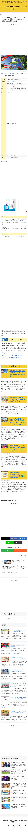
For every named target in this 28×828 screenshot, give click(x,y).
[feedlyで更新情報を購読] (7, 550)
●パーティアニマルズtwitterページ (11, 357)
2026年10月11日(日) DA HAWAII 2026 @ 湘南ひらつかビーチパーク (17, 399)
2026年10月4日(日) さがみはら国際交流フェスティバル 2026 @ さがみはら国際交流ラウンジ (18, 685)
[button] (18, 542)
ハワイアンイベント (11, 73)
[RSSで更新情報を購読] (20, 550)
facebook (16, 81)
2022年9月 (15, 500)
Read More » (16, 653)
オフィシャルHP (10, 81)
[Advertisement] (14, 39)
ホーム (3, 73)
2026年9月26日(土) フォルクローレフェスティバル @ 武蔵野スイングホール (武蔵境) (18, 713)
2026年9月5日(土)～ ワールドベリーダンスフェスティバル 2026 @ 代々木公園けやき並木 (17, 645)
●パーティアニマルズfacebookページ (12, 355)
